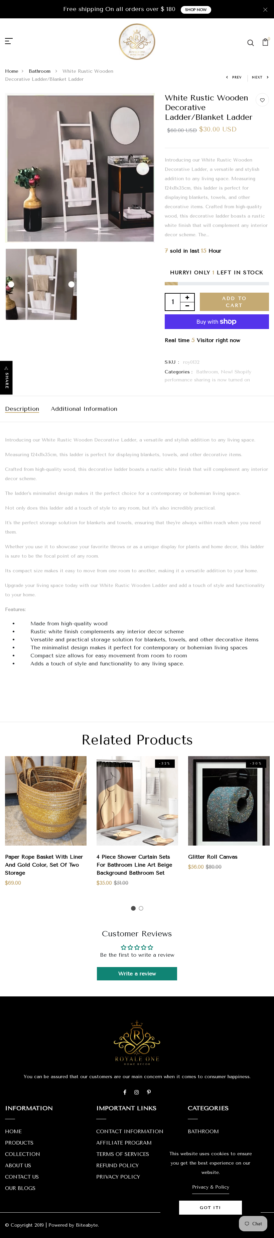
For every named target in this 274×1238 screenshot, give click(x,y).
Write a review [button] (137, 973)
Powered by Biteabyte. (73, 1225)
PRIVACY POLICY (118, 1177)
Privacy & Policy (210, 1187)
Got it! (210, 1207)
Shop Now (196, 10)
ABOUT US (18, 1166)
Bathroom (40, 71)
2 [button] (142, 909)
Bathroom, (208, 372)
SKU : (172, 362)
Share (7, 381)
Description (22, 408)
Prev (237, 77)
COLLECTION (22, 1154)
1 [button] (134, 909)
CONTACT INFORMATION (129, 1132)
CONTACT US (22, 1177)
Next (257, 77)
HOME (13, 1132)
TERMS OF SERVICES (122, 1154)
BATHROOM (203, 1132)
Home (11, 71)
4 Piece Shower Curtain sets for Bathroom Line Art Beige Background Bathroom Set (134, 865)
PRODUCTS (19, 1143)
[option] (46, 826)
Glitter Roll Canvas (213, 857)
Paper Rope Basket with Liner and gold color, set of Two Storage (44, 865)
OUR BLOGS (20, 1188)
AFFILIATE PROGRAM (124, 1143)
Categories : (178, 372)
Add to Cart (234, 302)
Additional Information (84, 408)
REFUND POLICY (117, 1166)
